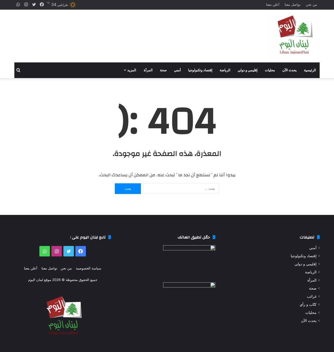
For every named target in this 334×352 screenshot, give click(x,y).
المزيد (131, 70)
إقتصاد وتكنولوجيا (200, 70)
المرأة (148, 70)
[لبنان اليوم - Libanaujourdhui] (293, 36)
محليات (270, 70)
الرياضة (225, 70)
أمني (177, 70)
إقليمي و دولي (248, 70)
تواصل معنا (293, 4)
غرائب (312, 296)
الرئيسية (310, 70)
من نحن (311, 4)
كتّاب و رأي (308, 304)
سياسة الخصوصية (88, 268)
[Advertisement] (114, 31)
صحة (163, 70)
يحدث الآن (289, 70)
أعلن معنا (272, 4)
